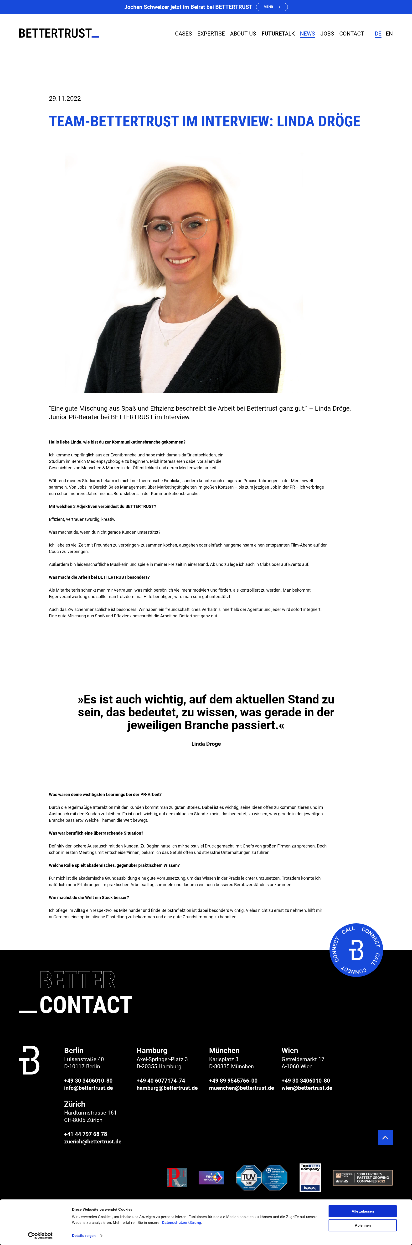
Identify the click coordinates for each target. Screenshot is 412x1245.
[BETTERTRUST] (59, 33)
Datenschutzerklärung (181, 1222)
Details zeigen (84, 1236)
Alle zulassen (363, 1211)
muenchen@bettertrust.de (241, 1088)
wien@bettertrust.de (307, 1088)
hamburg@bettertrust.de (167, 1088)
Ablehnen (363, 1225)
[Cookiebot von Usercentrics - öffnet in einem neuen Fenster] (40, 1235)
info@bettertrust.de (88, 1088)
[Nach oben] (385, 1137)
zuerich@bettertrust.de (92, 1141)
